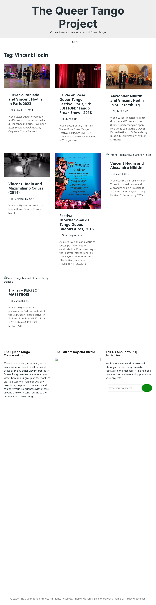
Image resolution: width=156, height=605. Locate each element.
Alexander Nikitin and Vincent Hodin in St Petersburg (127, 100)
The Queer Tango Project (78, 17)
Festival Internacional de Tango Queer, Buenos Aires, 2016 (76, 222)
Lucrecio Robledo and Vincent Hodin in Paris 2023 (25, 99)
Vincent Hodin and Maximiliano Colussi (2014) (26, 188)
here (14, 378)
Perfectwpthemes (135, 598)
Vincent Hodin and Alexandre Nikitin (127, 165)
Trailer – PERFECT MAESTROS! (23, 292)
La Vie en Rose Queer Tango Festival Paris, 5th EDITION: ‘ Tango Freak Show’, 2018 (75, 103)
